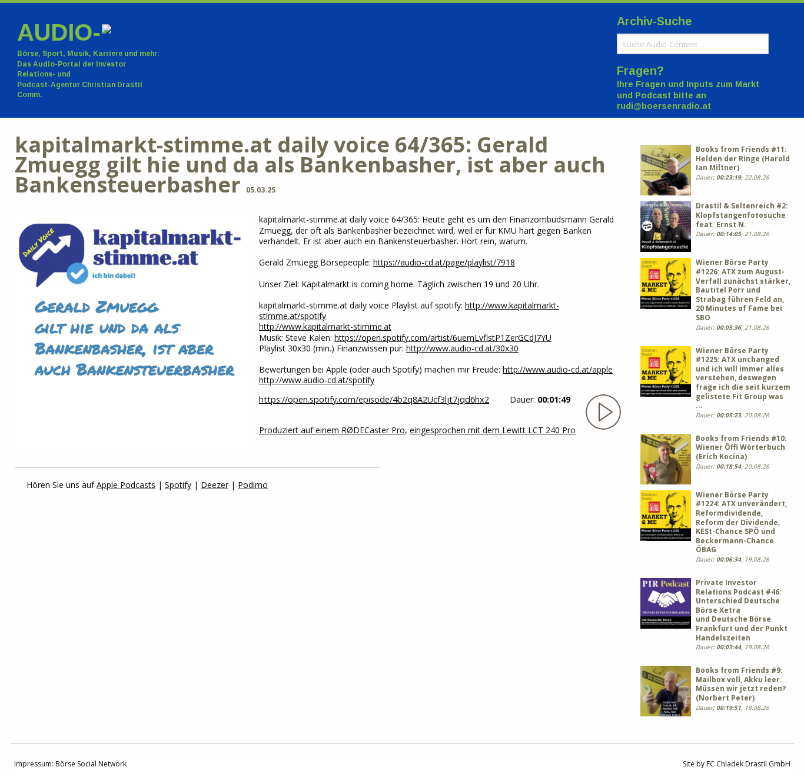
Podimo (253, 484)
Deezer (214, 484)
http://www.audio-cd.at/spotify (316, 380)
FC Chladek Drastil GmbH (748, 764)
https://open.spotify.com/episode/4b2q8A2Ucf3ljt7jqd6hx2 (374, 399)
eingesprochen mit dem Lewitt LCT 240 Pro (493, 430)
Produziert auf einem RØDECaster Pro (332, 430)
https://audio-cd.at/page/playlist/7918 (444, 262)
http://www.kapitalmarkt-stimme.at (325, 326)
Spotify (178, 484)
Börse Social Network (91, 764)
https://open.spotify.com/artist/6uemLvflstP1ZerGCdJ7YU (442, 337)
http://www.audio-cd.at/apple (558, 369)
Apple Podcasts (126, 484)
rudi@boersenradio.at (664, 106)
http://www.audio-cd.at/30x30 (462, 348)
